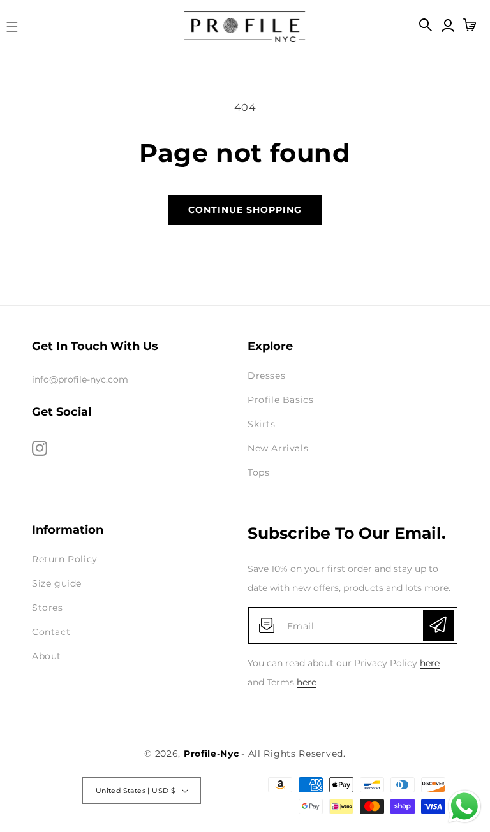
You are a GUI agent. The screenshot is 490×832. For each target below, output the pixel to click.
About (46, 656)
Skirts (262, 424)
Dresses (266, 375)
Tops (258, 472)
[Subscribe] (438, 625)
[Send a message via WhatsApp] (464, 806)
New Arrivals (278, 448)
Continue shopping (245, 209)
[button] (16, 27)
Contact (51, 632)
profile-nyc (211, 753)
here (430, 663)
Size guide (57, 583)
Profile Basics (280, 399)
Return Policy (65, 559)
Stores (47, 607)
